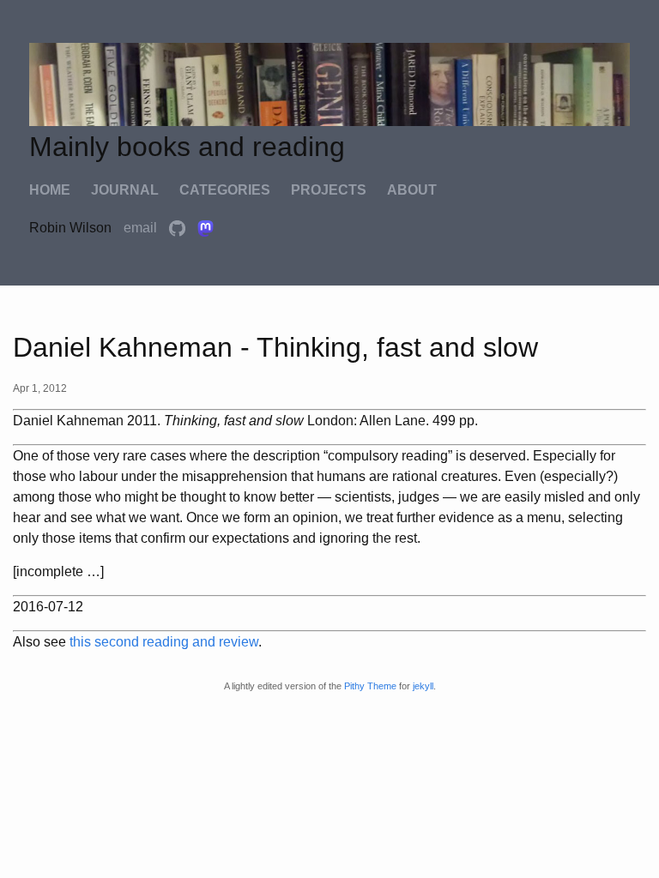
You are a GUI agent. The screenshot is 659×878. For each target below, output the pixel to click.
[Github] (179, 227)
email (142, 227)
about (412, 190)
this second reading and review (164, 641)
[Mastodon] (205, 227)
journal (125, 190)
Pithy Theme (370, 686)
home (49, 190)
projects (328, 190)
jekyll (423, 686)
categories (224, 190)
